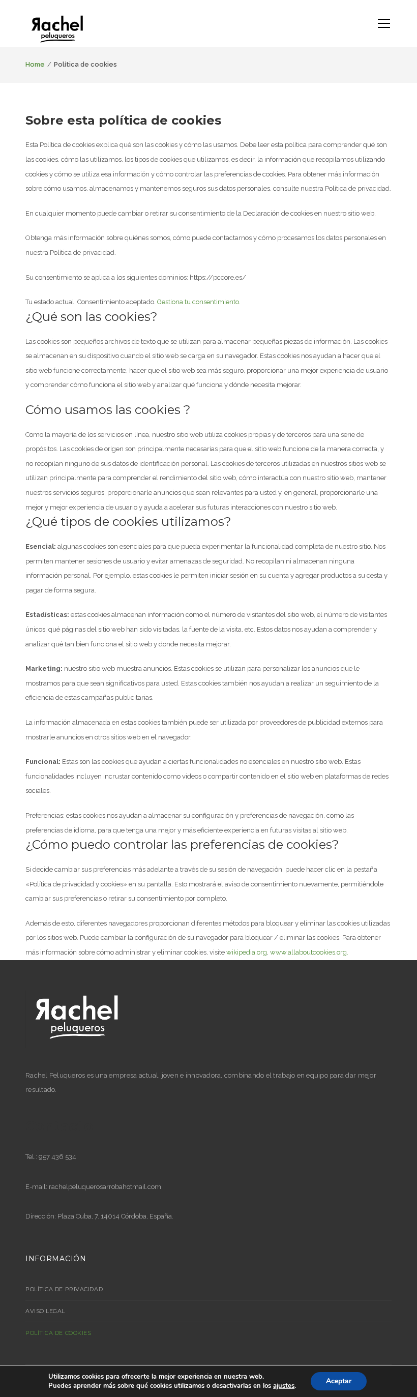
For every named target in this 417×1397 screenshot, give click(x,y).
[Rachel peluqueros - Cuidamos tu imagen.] (57, 30)
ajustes (283, 1385)
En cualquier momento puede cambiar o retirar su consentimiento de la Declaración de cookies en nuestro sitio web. (200, 213)
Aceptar (338, 1381)
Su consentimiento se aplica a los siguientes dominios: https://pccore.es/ (135, 277)
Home (35, 64)
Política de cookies (58, 1332)
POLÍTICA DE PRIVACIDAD (64, 1289)
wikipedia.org (246, 952)
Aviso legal (45, 1311)
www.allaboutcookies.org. (309, 952)
